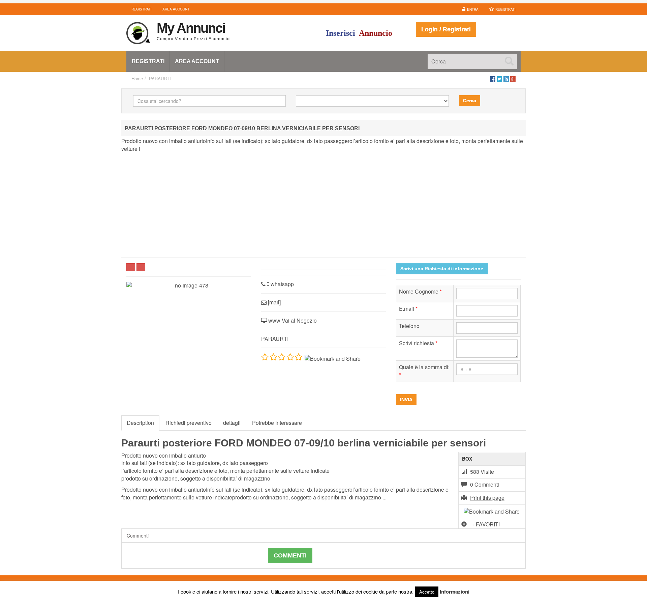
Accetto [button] (426, 592)
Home (137, 78)
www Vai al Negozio (292, 320)
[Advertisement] (323, 205)
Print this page (487, 497)
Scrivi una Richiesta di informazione (441, 268)
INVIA (406, 399)
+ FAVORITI (485, 524)
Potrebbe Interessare (277, 423)
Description (140, 423)
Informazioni (454, 591)
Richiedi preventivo (188, 423)
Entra (473, 9)
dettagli (232, 423)
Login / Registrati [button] (446, 29)
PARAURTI (160, 78)
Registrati (505, 9)
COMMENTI (290, 555)
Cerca (469, 100)
